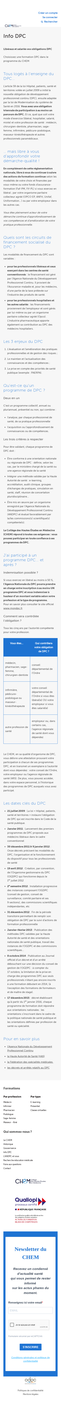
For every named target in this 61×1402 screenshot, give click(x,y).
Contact (7, 1168)
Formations (11, 1088)
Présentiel (35, 1106)
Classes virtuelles (38, 1110)
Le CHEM (7, 1140)
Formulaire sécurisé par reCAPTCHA (25, 1336)
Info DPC (7, 1152)
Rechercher (51, 22)
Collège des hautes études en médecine (13, 20)
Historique (8, 1144)
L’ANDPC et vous (11, 1156)
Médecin (7, 1102)
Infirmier (7, 1106)
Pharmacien (9, 1110)
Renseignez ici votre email (25, 1302)
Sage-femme (9, 1118)
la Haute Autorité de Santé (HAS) (26, 1056)
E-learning (35, 1102)
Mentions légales (30, 1394)
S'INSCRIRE (30, 1347)
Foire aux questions (12, 1164)
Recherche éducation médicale (18, 1160)
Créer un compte (48, 13)
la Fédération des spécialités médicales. (30, 1062)
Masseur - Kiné (10, 1122)
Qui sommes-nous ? (17, 1131)
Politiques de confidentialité (30, 1391)
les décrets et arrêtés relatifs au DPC (28, 1067)
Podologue (8, 1114)
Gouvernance (9, 1148)
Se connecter (50, 17)
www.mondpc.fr (13, 608)
